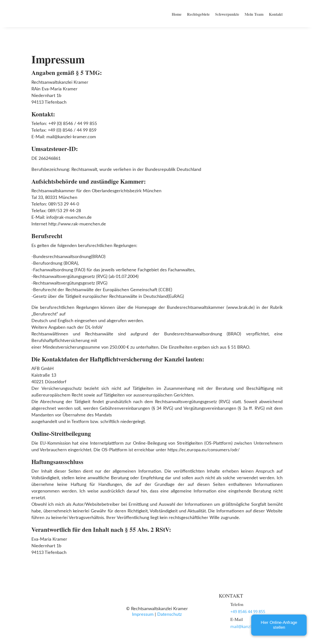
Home (177, 14)
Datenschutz (169, 614)
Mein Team (254, 14)
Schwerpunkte (227, 14)
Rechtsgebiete (198, 14)
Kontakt (276, 14)
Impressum (143, 614)
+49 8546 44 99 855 (247, 611)
